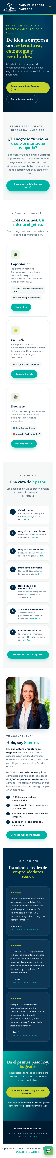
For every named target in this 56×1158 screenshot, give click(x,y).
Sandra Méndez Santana (32, 7)
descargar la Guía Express (36, 1102)
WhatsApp (32, 1136)
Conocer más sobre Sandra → (27, 834)
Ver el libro (21, 307)
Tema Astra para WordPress (28, 1152)
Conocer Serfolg (24, 374)
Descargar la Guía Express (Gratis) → (25, 88)
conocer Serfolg (16, 1106)
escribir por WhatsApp (36, 1106)
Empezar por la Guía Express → (28, 654)
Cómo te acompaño (22, 99)
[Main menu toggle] (50, 7)
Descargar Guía (23, 443)
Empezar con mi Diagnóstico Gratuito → (28, 1092)
